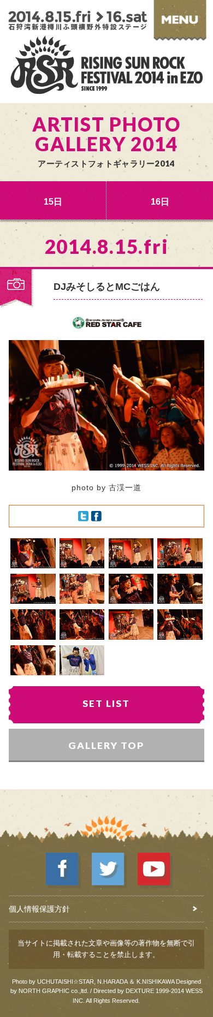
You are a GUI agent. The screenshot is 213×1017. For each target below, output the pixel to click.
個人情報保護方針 (39, 909)
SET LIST (106, 703)
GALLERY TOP (106, 745)
